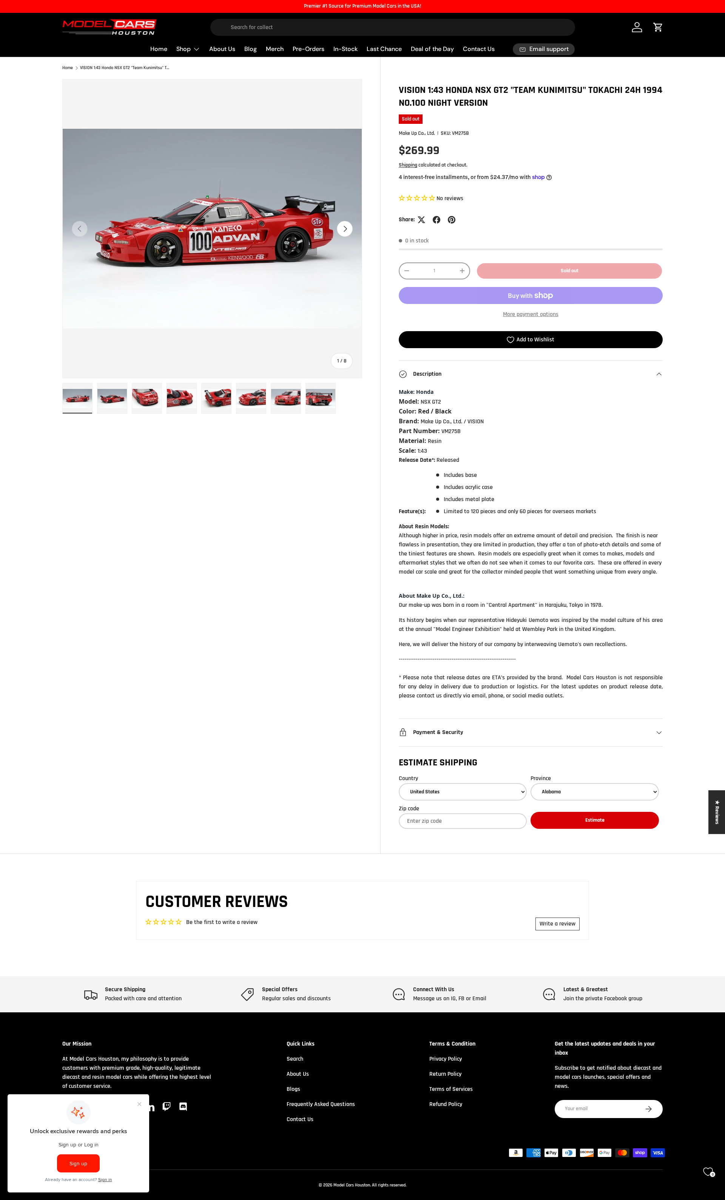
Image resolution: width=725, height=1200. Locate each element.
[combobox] (392, 27)
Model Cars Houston (351, 1185)
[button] (418, 198)
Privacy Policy (445, 1059)
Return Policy (445, 1074)
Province (541, 778)
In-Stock (345, 49)
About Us (222, 49)
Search (295, 1059)
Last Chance (384, 49)
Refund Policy (445, 1104)
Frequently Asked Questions (321, 1104)
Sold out (569, 270)
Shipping (408, 165)
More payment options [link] (530, 314)
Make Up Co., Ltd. (417, 133)
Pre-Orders (308, 49)
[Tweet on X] (421, 219)
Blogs (293, 1089)
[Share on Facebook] (436, 219)
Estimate (595, 820)
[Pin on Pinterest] (451, 219)
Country (408, 778)
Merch (275, 49)
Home (158, 49)
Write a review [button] (557, 924)
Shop (183, 49)
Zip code (409, 809)
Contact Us (479, 49)
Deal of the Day (432, 49)
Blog (250, 49)
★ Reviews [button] (717, 812)
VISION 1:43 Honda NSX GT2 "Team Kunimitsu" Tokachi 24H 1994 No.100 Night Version (125, 68)
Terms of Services (451, 1089)
